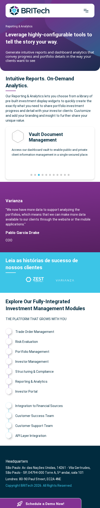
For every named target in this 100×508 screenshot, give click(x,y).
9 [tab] (61, 175)
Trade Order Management (34, 332)
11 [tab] (69, 175)
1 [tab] (31, 175)
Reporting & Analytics (31, 381)
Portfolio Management (32, 351)
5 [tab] (46, 175)
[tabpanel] (35, 281)
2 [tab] (35, 175)
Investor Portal (26, 391)
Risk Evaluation (26, 342)
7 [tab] (54, 175)
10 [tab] (65, 175)
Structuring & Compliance (34, 371)
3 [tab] (39, 175)
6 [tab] (50, 175)
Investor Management (32, 361)
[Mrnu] (86, 10)
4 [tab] (42, 175)
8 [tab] (57, 175)
